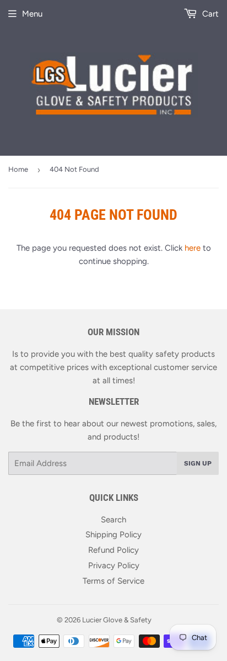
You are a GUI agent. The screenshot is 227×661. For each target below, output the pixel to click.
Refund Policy (113, 550)
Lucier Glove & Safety (117, 620)
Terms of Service (113, 581)
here (193, 248)
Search (113, 520)
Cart (209, 14)
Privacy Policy (113, 565)
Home (18, 169)
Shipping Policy (113, 535)
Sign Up (198, 463)
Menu (32, 14)
